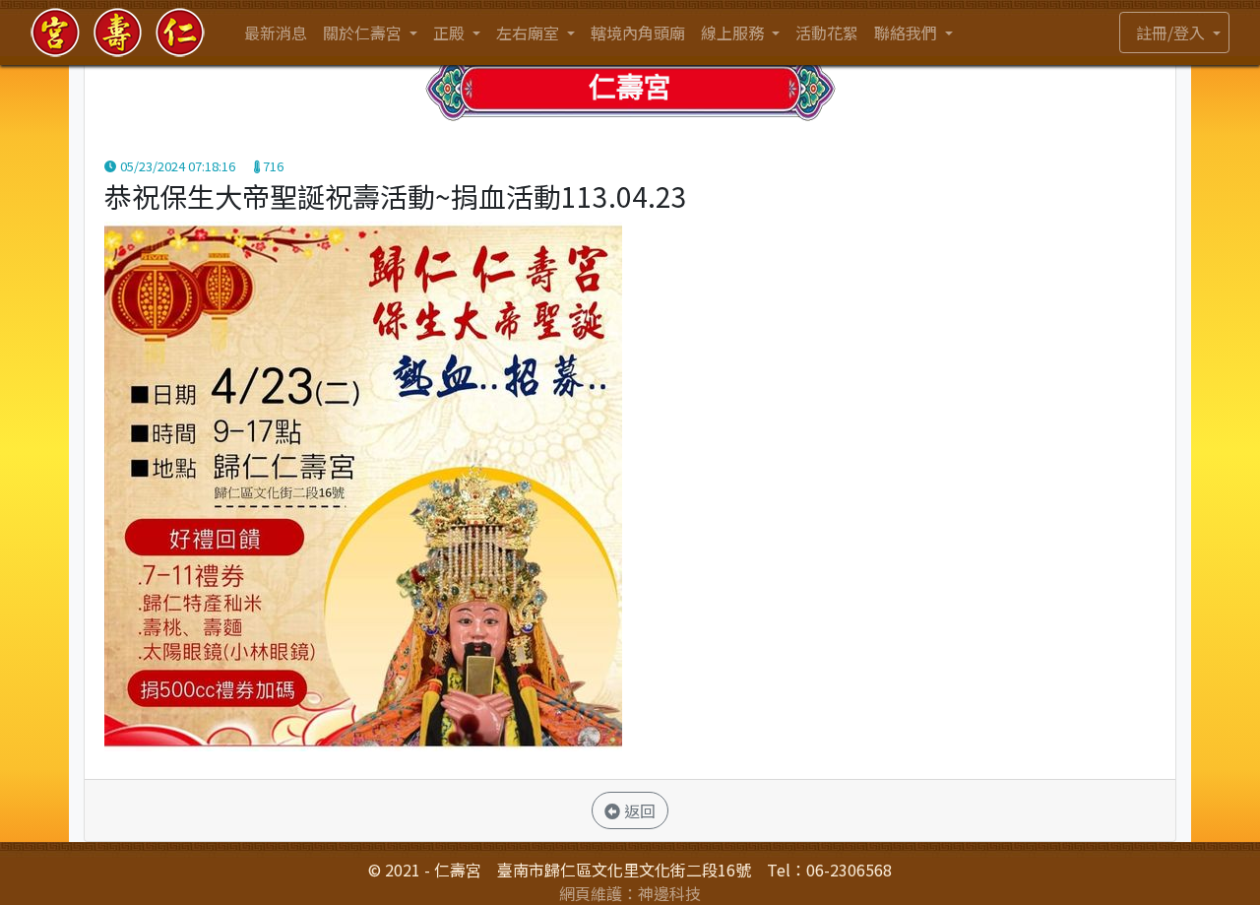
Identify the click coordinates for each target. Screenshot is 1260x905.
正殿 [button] (451, 32)
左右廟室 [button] (529, 32)
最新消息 (275, 32)
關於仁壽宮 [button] (364, 32)
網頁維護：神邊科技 (630, 893)
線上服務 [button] (734, 32)
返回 (638, 810)
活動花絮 (826, 32)
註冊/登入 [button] (1172, 32)
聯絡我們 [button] (907, 32)
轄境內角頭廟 (638, 32)
